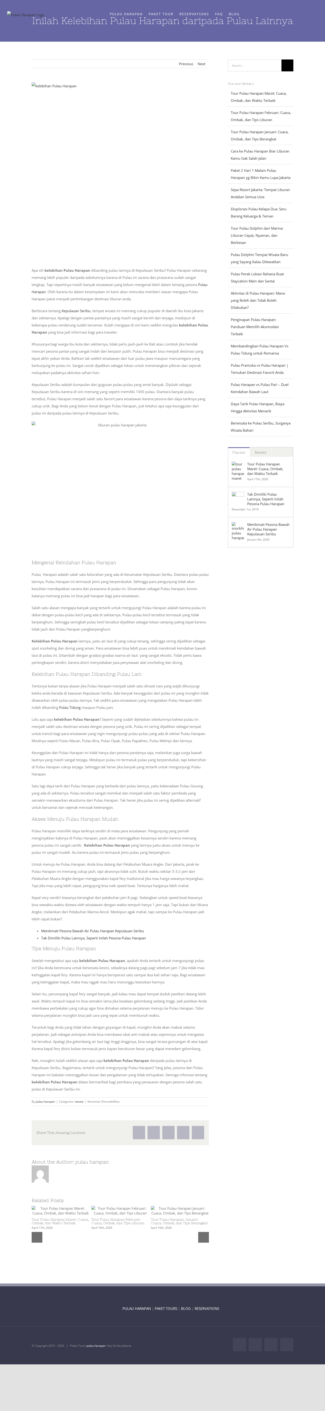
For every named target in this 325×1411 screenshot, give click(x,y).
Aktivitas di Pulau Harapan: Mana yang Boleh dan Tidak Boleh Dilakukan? (258, 300)
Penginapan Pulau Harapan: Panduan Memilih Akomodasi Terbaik (255, 326)
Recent (260, 452)
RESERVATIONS (207, 1308)
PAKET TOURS (166, 1308)
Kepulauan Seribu (76, 310)
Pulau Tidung (70, 707)
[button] (247, 14)
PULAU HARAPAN (137, 1308)
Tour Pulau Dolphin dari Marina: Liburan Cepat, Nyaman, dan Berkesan (257, 235)
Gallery (69, 1211)
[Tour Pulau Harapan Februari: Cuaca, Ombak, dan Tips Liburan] (120, 1210)
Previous (186, 63)
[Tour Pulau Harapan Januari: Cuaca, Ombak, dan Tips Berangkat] (180, 1210)
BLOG (186, 1308)
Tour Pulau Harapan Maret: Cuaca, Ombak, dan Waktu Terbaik (52, 1211)
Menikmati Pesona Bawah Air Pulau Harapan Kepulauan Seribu (92, 930)
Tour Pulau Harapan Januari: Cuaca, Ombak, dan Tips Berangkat (171, 1211)
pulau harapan (45, 1102)
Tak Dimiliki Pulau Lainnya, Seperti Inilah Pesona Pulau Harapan (93, 938)
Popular (238, 452)
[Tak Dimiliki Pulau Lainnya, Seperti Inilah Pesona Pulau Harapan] (238, 495)
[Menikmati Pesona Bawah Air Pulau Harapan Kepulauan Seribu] (238, 525)
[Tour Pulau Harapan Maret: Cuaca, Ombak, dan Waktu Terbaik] (61, 1210)
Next (201, 63)
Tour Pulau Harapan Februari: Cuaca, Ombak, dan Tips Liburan (111, 1211)
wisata (79, 1102)
